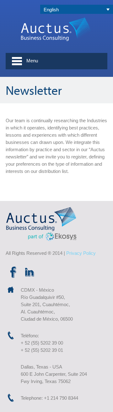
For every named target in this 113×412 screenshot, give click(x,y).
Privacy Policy (81, 253)
